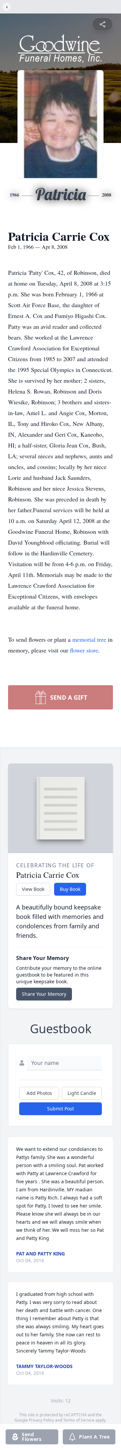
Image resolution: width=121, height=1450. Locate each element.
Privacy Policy (41, 1420)
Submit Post (60, 1108)
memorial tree (89, 639)
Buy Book (70, 889)
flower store (84, 650)
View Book (33, 889)
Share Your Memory (44, 994)
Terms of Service (78, 1420)
